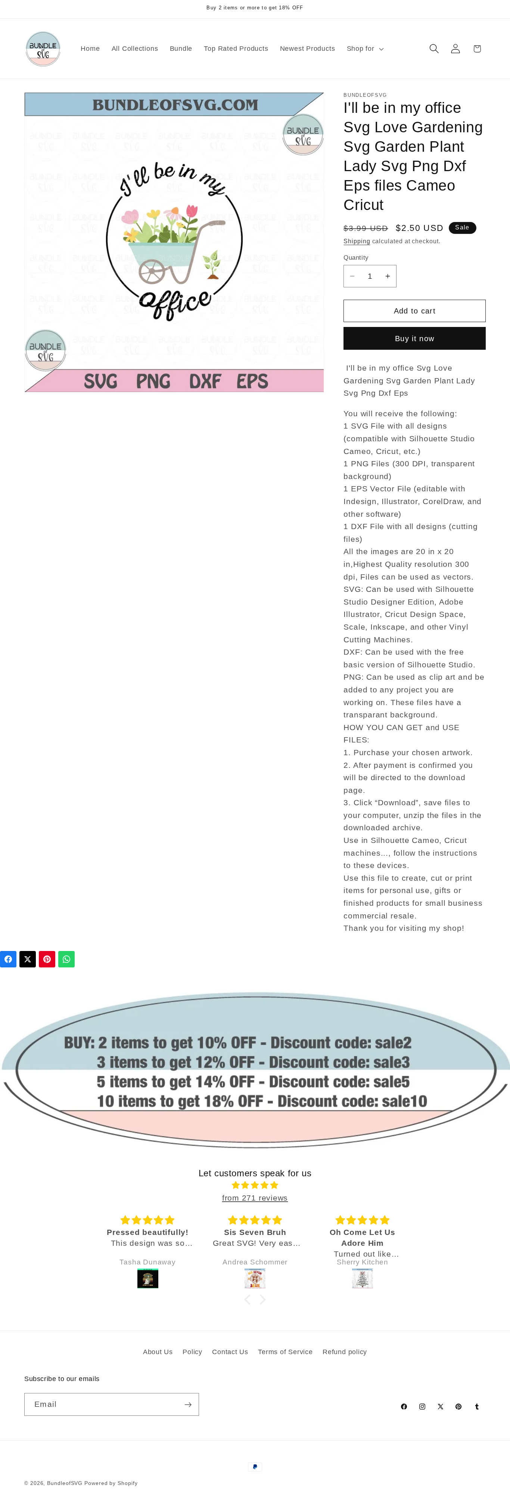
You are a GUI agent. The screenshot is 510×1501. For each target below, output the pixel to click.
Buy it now (414, 338)
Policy (192, 1352)
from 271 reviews (255, 1197)
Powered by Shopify (110, 1483)
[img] (255, 1185)
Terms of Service (285, 1352)
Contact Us (230, 1352)
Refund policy (345, 1352)
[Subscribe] (188, 1404)
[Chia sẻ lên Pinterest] (47, 959)
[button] (364, 48)
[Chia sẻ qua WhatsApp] (66, 959)
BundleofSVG (65, 1483)
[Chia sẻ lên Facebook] (8, 959)
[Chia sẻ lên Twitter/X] (27, 959)
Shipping (356, 241)
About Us (158, 1352)
